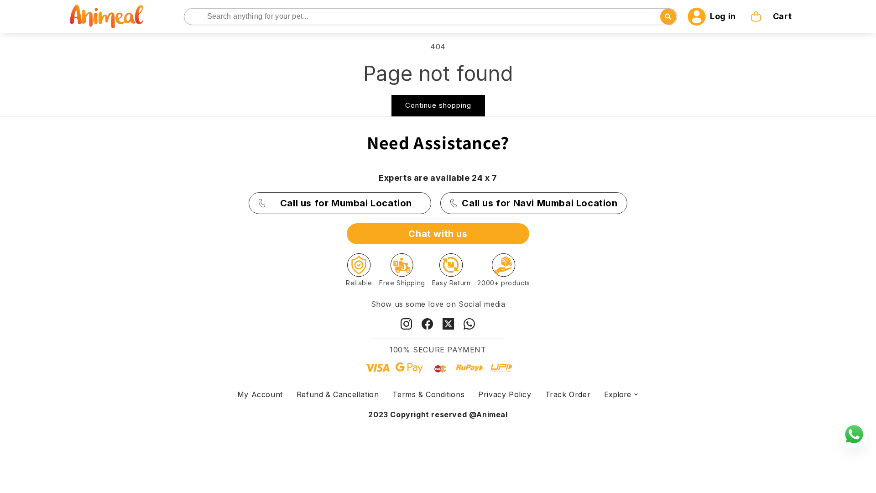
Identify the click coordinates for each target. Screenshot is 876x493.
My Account (260, 394)
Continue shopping (438, 105)
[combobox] (430, 17)
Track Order (568, 394)
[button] (772, 16)
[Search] (192, 17)
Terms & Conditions (428, 394)
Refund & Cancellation (338, 394)
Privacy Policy (504, 394)
